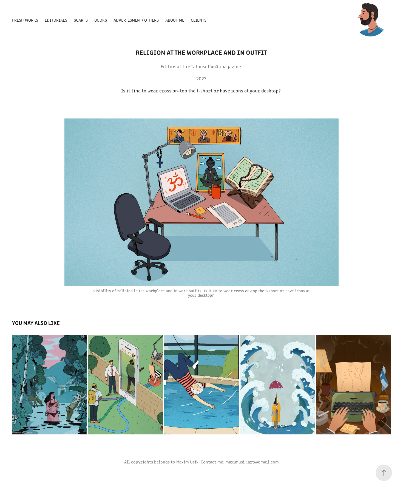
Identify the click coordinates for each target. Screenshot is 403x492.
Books (100, 20)
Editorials (56, 20)
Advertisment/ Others (136, 20)
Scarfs (81, 20)
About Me (174, 20)
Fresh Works (25, 20)
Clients (198, 20)
